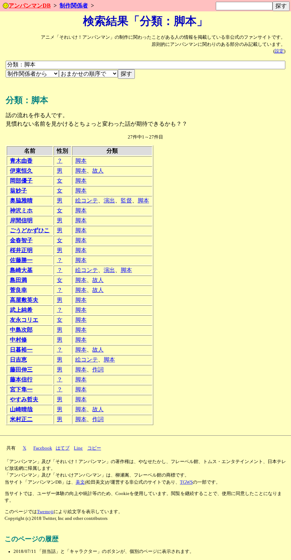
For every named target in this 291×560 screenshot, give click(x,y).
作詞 (98, 369)
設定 (279, 51)
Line (78, 448)
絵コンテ (86, 200)
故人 (98, 171)
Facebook (42, 448)
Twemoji (45, 511)
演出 (109, 200)
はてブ (63, 448)
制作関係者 (74, 5)
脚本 (81, 161)
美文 (80, 482)
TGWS (186, 482)
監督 (126, 200)
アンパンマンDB (30, 5)
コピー (94, 448)
